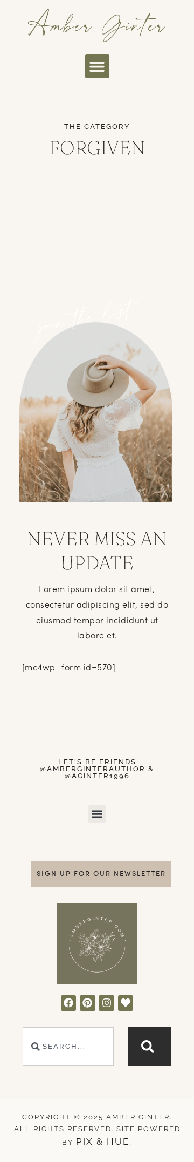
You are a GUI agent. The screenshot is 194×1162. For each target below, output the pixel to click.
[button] (97, 66)
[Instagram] (106, 1003)
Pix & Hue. (104, 1141)
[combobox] (68, 1046)
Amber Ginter (97, 24)
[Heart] (126, 1003)
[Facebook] (69, 1003)
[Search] (149, 1046)
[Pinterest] (87, 1003)
